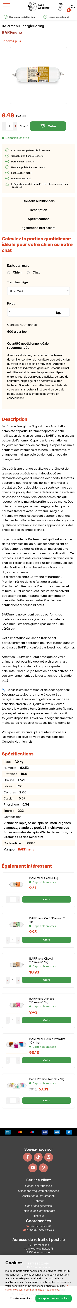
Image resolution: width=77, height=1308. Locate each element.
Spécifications (38, 219)
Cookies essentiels (21, 1298)
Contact (38, 1201)
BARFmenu (12, 32)
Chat (36, 272)
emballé (23, 161)
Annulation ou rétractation (38, 1196)
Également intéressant (39, 228)
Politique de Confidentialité (38, 1211)
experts (27, 156)
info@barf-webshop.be (40, 1229)
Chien (16, 272)
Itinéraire (38, 1216)
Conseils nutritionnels (39, 201)
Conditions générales (38, 1206)
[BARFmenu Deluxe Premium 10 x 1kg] (16, 1045)
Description (38, 210)
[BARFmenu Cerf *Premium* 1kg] (16, 925)
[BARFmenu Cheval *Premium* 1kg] (16, 965)
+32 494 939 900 (40, 1226)
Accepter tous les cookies (53, 1298)
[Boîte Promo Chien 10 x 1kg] (16, 1085)
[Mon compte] (60, 8)
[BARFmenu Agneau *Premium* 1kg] (16, 1005)
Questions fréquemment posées (38, 1191)
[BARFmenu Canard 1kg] (16, 884)
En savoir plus (11, 41)
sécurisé (21, 178)
